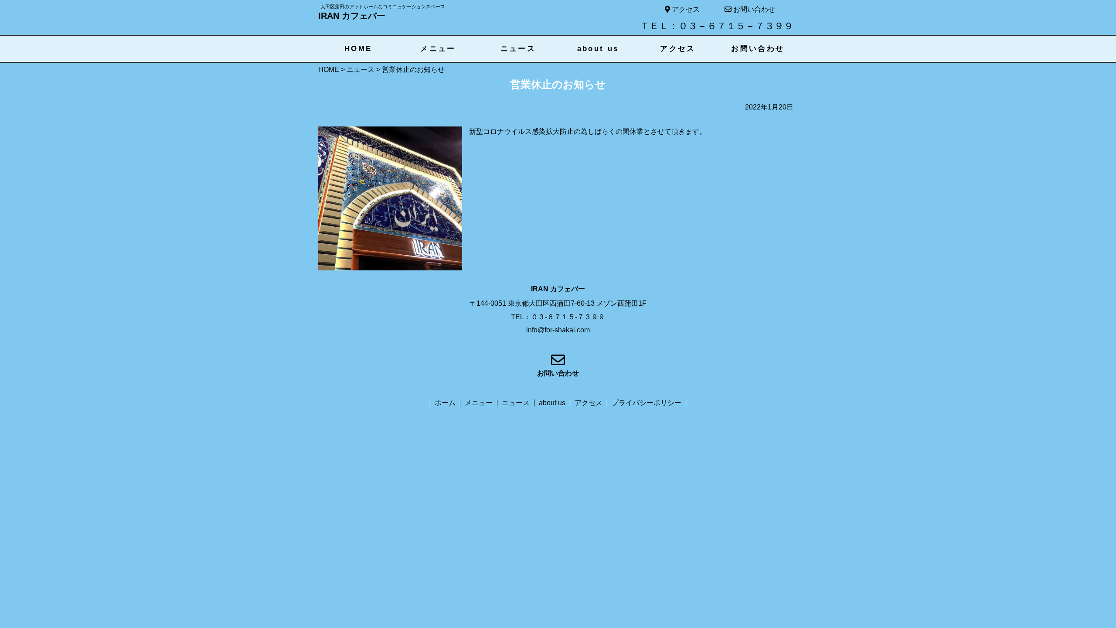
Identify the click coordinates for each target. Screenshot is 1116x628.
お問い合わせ (753, 9)
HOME (358, 48)
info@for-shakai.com (558, 330)
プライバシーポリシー (646, 402)
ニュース (518, 48)
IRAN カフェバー (351, 15)
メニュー (438, 48)
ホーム (445, 402)
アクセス (685, 9)
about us (598, 48)
